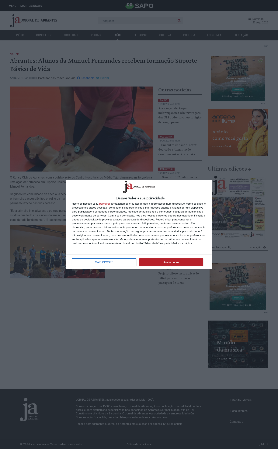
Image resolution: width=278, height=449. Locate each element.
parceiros (104, 203)
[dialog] (139, 224)
